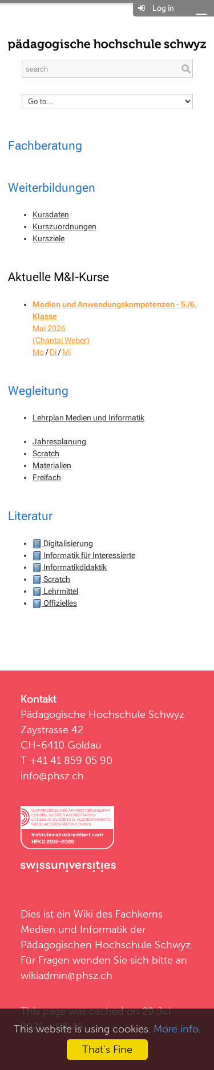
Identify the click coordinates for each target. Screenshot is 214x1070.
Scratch (46, 453)
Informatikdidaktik (74, 567)
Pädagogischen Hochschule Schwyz (106, 945)
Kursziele (48, 238)
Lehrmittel (60, 591)
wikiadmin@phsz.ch (66, 975)
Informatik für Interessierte (88, 555)
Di (53, 352)
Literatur (30, 516)
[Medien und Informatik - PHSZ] (107, 44)
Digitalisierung (67, 543)
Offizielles (59, 603)
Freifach (47, 477)
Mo (38, 352)
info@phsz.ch (52, 776)
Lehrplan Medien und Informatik (88, 417)
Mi (66, 352)
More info (176, 1029)
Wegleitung (38, 391)
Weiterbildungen (51, 188)
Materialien (52, 465)
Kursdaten (51, 214)
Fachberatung (45, 145)
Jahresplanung (59, 441)
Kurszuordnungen (64, 226)
